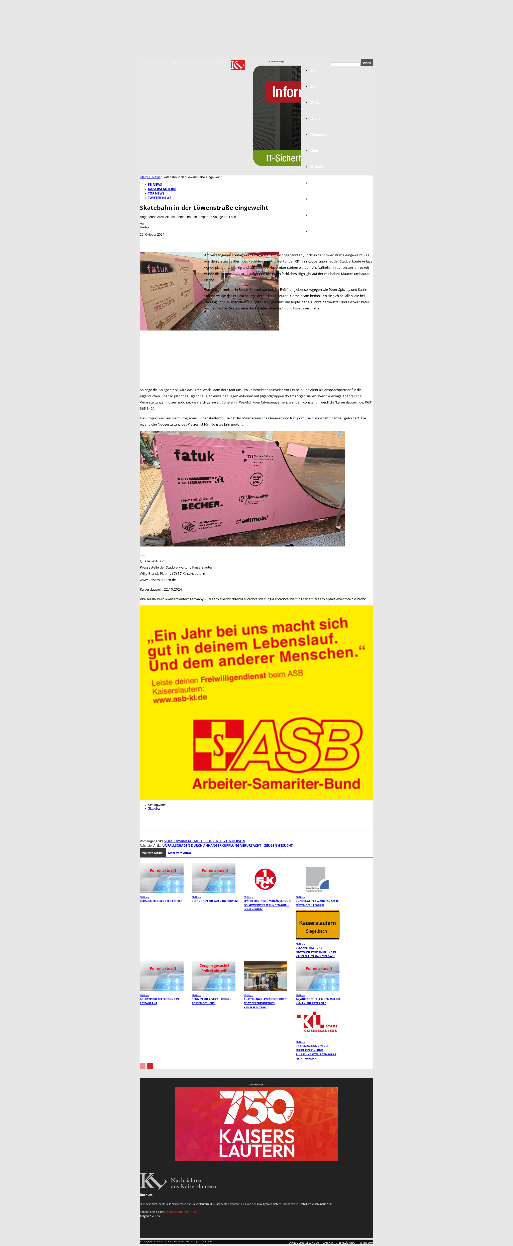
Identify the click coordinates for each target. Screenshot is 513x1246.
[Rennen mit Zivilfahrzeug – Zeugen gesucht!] (213, 990)
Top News (156, 193)
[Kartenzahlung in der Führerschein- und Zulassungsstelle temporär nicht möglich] (317, 1037)
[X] (161, 240)
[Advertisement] (256, 365)
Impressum (179, 62)
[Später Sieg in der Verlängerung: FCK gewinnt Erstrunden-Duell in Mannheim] (265, 892)
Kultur (316, 215)
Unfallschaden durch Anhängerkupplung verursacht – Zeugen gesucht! (228, 845)
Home (151, 62)
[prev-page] (142, 1066)
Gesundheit (320, 199)
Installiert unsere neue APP (316, 1204)
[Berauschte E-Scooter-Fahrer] (162, 892)
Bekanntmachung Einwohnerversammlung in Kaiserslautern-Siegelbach (316, 952)
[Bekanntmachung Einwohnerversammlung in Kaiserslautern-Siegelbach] (317, 939)
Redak (144, 227)
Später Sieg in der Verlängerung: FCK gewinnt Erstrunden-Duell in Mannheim (267, 905)
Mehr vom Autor (179, 853)
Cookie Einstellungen (304, 1242)
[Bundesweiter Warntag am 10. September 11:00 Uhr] (317, 892)
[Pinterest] (175, 240)
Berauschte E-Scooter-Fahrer (161, 901)
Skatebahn (155, 808)
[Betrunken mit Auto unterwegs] (213, 892)
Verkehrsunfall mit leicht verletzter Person (204, 841)
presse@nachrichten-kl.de (181, 1212)
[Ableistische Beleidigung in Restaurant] (162, 990)
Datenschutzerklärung (207, 62)
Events (164, 62)
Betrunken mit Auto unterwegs (215, 901)
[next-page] (150, 1066)
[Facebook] (146, 240)
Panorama (319, 231)
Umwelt (316, 183)
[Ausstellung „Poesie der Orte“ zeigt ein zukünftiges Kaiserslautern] (265, 990)
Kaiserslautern (162, 189)
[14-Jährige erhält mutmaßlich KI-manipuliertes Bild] (317, 990)
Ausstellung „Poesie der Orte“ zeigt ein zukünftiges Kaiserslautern (265, 1003)
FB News (154, 177)
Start (143, 177)
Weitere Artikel (152, 853)
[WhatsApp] (189, 240)
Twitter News (159, 198)
